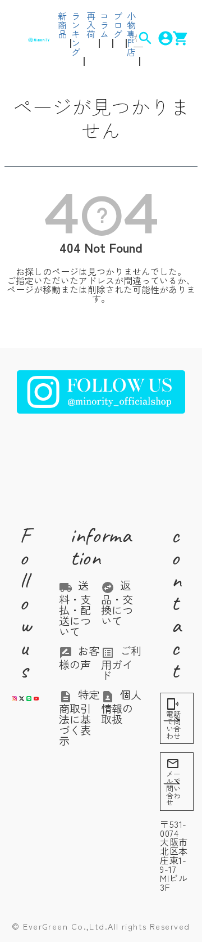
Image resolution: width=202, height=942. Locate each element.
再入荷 (90, 25)
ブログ (117, 25)
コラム (104, 25)
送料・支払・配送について (75, 608)
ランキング (75, 34)
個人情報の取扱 (121, 707)
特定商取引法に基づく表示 (79, 717)
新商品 (62, 25)
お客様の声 (79, 657)
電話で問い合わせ (173, 719)
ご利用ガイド (121, 663)
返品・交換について (117, 603)
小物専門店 (131, 34)
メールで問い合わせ (173, 782)
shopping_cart (173, 38)
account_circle (158, 38)
